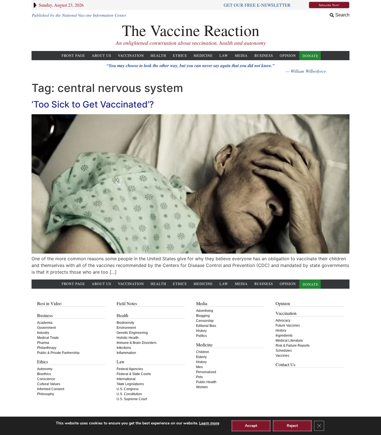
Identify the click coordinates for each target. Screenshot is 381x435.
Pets (199, 377)
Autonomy (44, 369)
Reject (292, 425)
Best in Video (49, 303)
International (126, 379)
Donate (311, 56)
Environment (126, 328)
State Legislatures (130, 384)
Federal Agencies (130, 369)
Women (202, 387)
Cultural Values (48, 384)
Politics (201, 336)
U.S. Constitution (129, 394)
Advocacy (283, 320)
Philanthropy (46, 348)
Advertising (204, 311)
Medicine (203, 55)
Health (158, 55)
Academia (44, 323)
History (201, 331)
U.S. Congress (128, 389)
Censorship (205, 321)
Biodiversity (125, 323)
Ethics (180, 55)
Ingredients (284, 335)
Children (202, 352)
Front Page (73, 55)
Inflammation (126, 353)
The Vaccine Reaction (190, 30)
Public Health (206, 382)
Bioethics (44, 374)
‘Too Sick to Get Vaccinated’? (93, 104)
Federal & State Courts (134, 374)
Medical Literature (289, 340)
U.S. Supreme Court (132, 399)
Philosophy (45, 394)
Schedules (284, 351)
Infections (124, 348)
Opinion (288, 55)
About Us (101, 55)
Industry (43, 333)
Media (241, 55)
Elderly (201, 357)
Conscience (46, 379)
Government (46, 328)
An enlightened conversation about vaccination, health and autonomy (191, 42)
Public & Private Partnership (58, 353)
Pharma (43, 343)
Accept (251, 425)
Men (199, 367)
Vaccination (131, 55)
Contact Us (285, 364)
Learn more (209, 423)
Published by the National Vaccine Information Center (79, 15)
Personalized (206, 372)
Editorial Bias (206, 326)
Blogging (203, 316)
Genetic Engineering (132, 333)
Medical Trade (48, 338)
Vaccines (282, 356)
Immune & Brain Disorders (136, 343)
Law (224, 55)
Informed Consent (50, 389)
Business (263, 55)
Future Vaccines (288, 325)
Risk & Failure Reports (293, 345)
